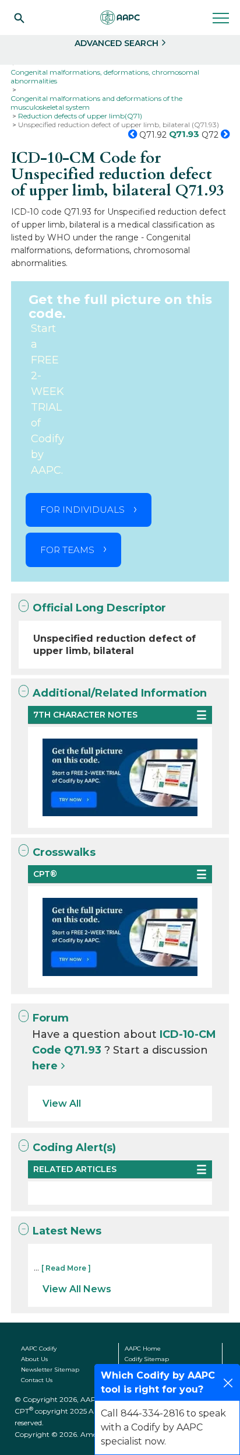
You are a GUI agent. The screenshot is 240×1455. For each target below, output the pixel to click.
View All (62, 1103)
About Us (34, 1359)
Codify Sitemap (147, 1359)
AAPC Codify (39, 1348)
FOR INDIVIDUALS (82, 509)
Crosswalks (64, 852)
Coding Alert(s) (74, 1147)
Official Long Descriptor (99, 607)
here (45, 1065)
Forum (51, 1018)
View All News (77, 1289)
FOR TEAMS (67, 549)
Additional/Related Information (120, 693)
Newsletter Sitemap (50, 1369)
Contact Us (36, 1380)
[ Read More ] (66, 1268)
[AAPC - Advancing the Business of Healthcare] (120, 18)
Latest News (67, 1231)
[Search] (19, 18)
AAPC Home (143, 1348)
